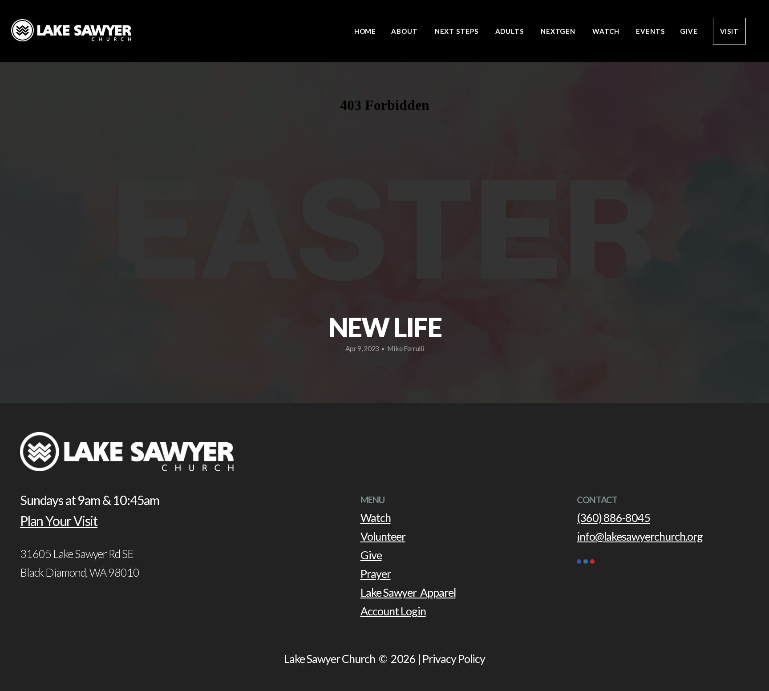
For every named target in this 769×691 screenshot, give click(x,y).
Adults (510, 31)
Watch (606, 31)
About (405, 31)
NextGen (559, 31)
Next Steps (457, 31)
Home (365, 31)
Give (689, 31)
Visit (729, 31)
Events (650, 31)
